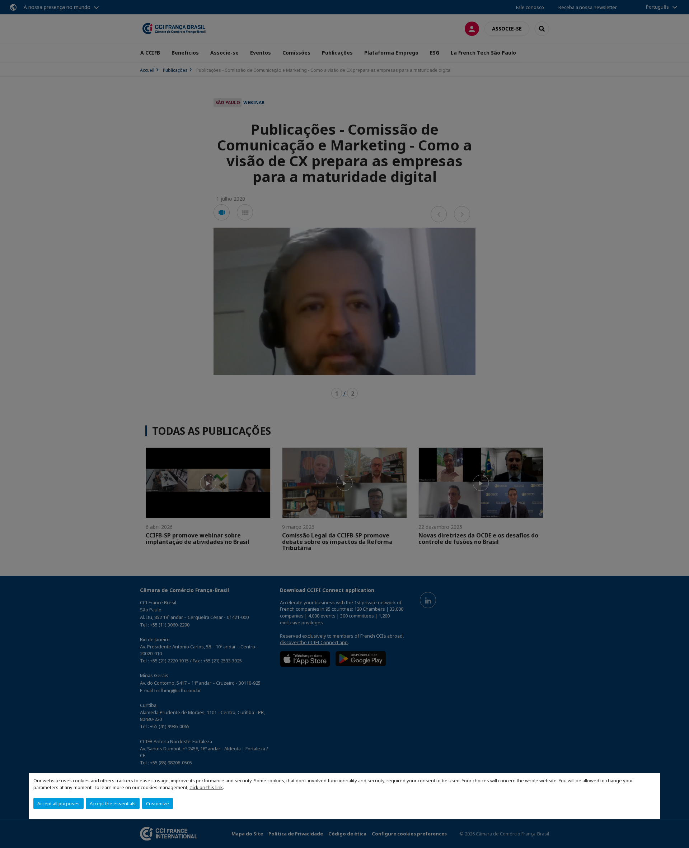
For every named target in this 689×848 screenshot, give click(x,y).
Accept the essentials (113, 803)
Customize (157, 803)
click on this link (206, 787)
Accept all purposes (58, 803)
